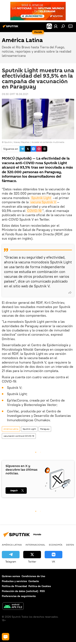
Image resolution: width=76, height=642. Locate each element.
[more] (70, 292)
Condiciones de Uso (33, 576)
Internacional (35, 544)
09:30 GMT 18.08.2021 (15, 94)
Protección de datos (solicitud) (20, 591)
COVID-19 (34, 211)
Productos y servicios (14, 581)
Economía (55, 544)
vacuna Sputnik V (43, 202)
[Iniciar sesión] (55, 26)
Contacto (33, 581)
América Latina (11, 429)
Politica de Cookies (39, 586)
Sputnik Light (41, 198)
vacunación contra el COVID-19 (19, 436)
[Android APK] (13, 606)
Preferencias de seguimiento (19, 596)
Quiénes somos (11, 576)
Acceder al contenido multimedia (48, 142)
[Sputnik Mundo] (11, 27)
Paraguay (44, 429)
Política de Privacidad (14, 586)
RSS (42, 591)
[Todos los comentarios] (5, 636)
